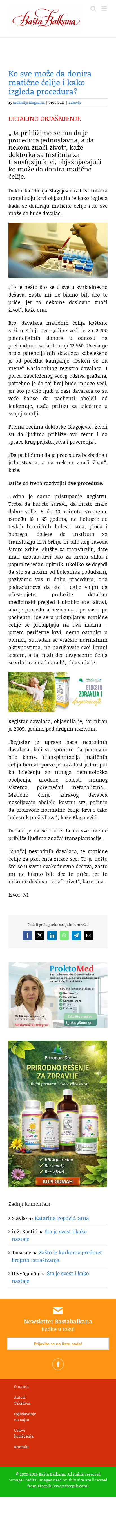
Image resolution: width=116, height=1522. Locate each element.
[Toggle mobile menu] (105, 8)
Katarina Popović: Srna (62, 1218)
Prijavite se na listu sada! (58, 1344)
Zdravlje (75, 102)
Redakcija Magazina (29, 102)
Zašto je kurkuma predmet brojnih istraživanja (57, 1256)
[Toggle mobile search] (93, 8)
